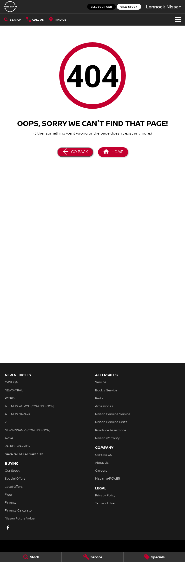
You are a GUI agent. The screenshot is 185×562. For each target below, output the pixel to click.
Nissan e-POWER (107, 478)
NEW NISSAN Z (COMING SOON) (27, 430)
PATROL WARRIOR (17, 446)
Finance (11, 502)
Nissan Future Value (20, 518)
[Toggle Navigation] (178, 19)
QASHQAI (11, 382)
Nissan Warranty (107, 438)
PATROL (10, 398)
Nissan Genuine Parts (111, 422)
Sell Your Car (101, 6)
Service (100, 382)
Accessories (104, 406)
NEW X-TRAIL (14, 390)
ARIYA (9, 438)
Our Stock (12, 470)
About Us (102, 462)
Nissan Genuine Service (112, 414)
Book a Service (106, 390)
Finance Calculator (19, 510)
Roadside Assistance (110, 430)
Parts (99, 398)
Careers (101, 470)
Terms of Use (105, 503)
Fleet (8, 494)
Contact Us (103, 454)
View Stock (129, 6)
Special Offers (15, 478)
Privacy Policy (105, 495)
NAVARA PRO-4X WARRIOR (24, 454)
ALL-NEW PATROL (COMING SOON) (29, 406)
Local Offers (14, 486)
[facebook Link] (8, 528)
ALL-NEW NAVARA (17, 414)
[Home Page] (10, 6)
